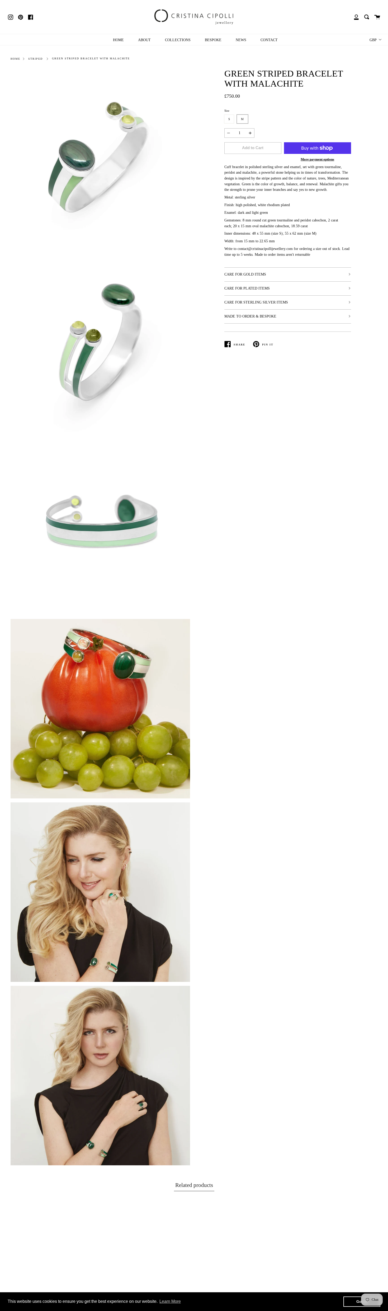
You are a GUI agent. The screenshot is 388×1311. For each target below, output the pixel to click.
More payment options (317, 159)
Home (15, 58)
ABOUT (144, 40)
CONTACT (269, 40)
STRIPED (35, 58)
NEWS (241, 40)
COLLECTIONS (178, 40)
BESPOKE (213, 40)
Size (226, 110)
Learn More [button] (170, 1301)
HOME (118, 40)
